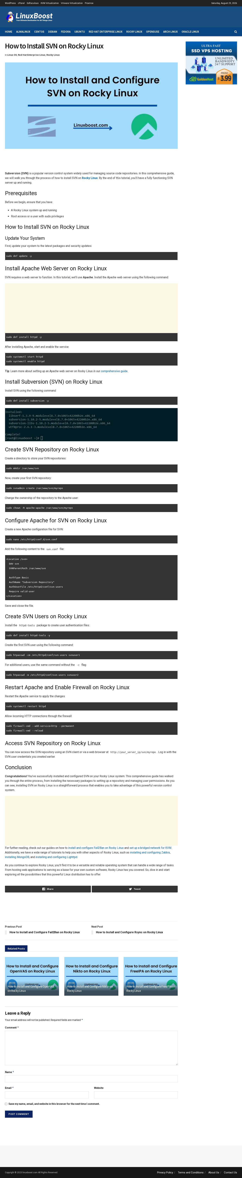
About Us (213, 1172)
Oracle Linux (190, 31)
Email (9, 1087)
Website (98, 1087)
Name (9, 1072)
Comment (12, 1027)
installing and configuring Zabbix (150, 852)
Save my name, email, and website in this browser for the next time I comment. (54, 1103)
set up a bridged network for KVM (150, 848)
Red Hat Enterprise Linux (105, 31)
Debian (52, 31)
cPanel (21, 3)
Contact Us (230, 1172)
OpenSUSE (152, 31)
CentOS (39, 31)
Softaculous (33, 3)
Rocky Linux (134, 31)
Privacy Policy (165, 1172)
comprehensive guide (114, 371)
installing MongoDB (17, 857)
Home (8, 31)
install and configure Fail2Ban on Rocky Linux (96, 848)
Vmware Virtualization (72, 3)
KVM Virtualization (50, 3)
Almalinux (23, 31)
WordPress (10, 3)
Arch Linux (170, 31)
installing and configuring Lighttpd (56, 857)
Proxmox (89, 3)
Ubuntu (79, 31)
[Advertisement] (172, 16)
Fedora (66, 31)
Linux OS (12, 55)
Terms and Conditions (191, 1172)
